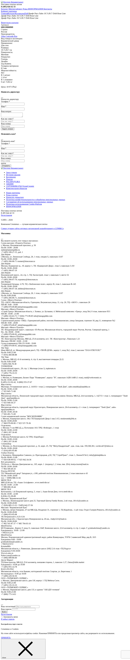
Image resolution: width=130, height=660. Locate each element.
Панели (9, 179)
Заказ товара (11, 172)
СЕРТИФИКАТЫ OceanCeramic (20, 186)
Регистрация (6, 215)
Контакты (47, 9)
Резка (25, 9)
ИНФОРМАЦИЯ (35, 9)
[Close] (2, 97)
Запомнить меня (11, 617)
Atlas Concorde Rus (9, 36)
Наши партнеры (13, 193)
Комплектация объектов (16, 188)
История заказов (13, 175)
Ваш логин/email (8, 606)
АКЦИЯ (9, 184)
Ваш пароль (6, 609)
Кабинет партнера (9, 11)
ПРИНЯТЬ (6, 638)
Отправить (6, 166)
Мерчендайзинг (15, 9)
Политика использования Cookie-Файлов (24, 204)
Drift (26, 13)
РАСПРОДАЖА (13, 182)
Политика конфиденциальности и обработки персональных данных (35, 200)
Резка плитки (12, 195)
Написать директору (15, 197)
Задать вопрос (7, 129)
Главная (4, 13)
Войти (4, 612)
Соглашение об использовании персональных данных (29, 202)
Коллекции (20, 13)
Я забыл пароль (7, 619)
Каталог (4, 9)
